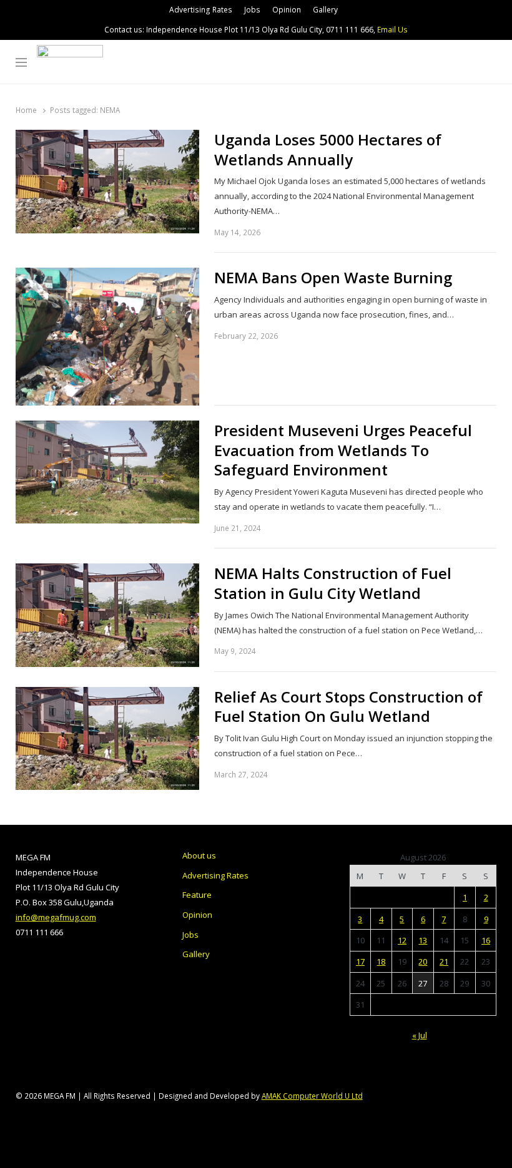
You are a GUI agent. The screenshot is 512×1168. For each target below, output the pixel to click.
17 (360, 961)
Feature (197, 894)
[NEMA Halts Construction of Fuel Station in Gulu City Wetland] (107, 571)
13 (422, 940)
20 (422, 961)
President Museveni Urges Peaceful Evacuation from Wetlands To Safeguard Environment (343, 450)
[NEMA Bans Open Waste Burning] (107, 275)
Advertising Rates (200, 9)
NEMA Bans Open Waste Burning (333, 278)
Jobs (252, 9)
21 (444, 961)
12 (402, 940)
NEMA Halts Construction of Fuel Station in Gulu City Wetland (332, 583)
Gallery (325, 9)
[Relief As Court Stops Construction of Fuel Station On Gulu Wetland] (107, 694)
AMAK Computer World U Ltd (312, 1096)
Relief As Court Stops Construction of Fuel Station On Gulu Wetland (348, 707)
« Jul (419, 1035)
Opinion (286, 9)
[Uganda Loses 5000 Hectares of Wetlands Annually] (107, 137)
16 (485, 940)
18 (381, 961)
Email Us (392, 29)
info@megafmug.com (56, 917)
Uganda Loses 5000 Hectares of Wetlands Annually (327, 150)
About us (199, 855)
